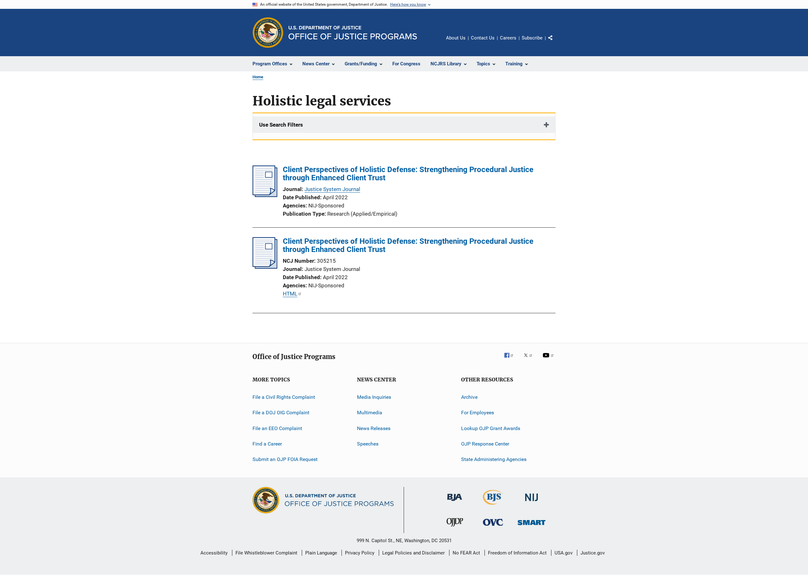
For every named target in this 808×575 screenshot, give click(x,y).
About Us (456, 38)
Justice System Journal (332, 189)
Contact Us (483, 38)
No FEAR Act (466, 553)
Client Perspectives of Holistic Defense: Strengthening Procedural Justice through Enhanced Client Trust (408, 173)
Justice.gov (592, 553)
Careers (508, 38)
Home (257, 77)
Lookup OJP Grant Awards (490, 428)
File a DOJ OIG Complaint (280, 413)
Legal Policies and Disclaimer (413, 553)
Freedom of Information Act (517, 553)
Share (555, 42)
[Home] (352, 32)
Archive (469, 397)
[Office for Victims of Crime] (493, 526)
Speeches (367, 444)
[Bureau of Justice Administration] (454, 502)
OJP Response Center (485, 444)
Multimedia (369, 413)
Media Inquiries (374, 397)
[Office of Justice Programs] (267, 32)
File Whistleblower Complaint (266, 553)
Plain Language (321, 553)
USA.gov (564, 553)
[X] (530, 360)
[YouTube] (549, 360)
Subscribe (532, 38)
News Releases (373, 428)
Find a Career (267, 444)
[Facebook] (511, 360)
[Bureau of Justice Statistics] (493, 505)
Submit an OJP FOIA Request (285, 459)
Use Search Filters (281, 125)
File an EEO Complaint (277, 428)
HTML (290, 293)
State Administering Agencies (493, 459)
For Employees (477, 413)
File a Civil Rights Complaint (283, 397)
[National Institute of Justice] (531, 502)
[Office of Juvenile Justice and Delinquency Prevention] (455, 527)
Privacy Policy (359, 553)
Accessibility (214, 553)
